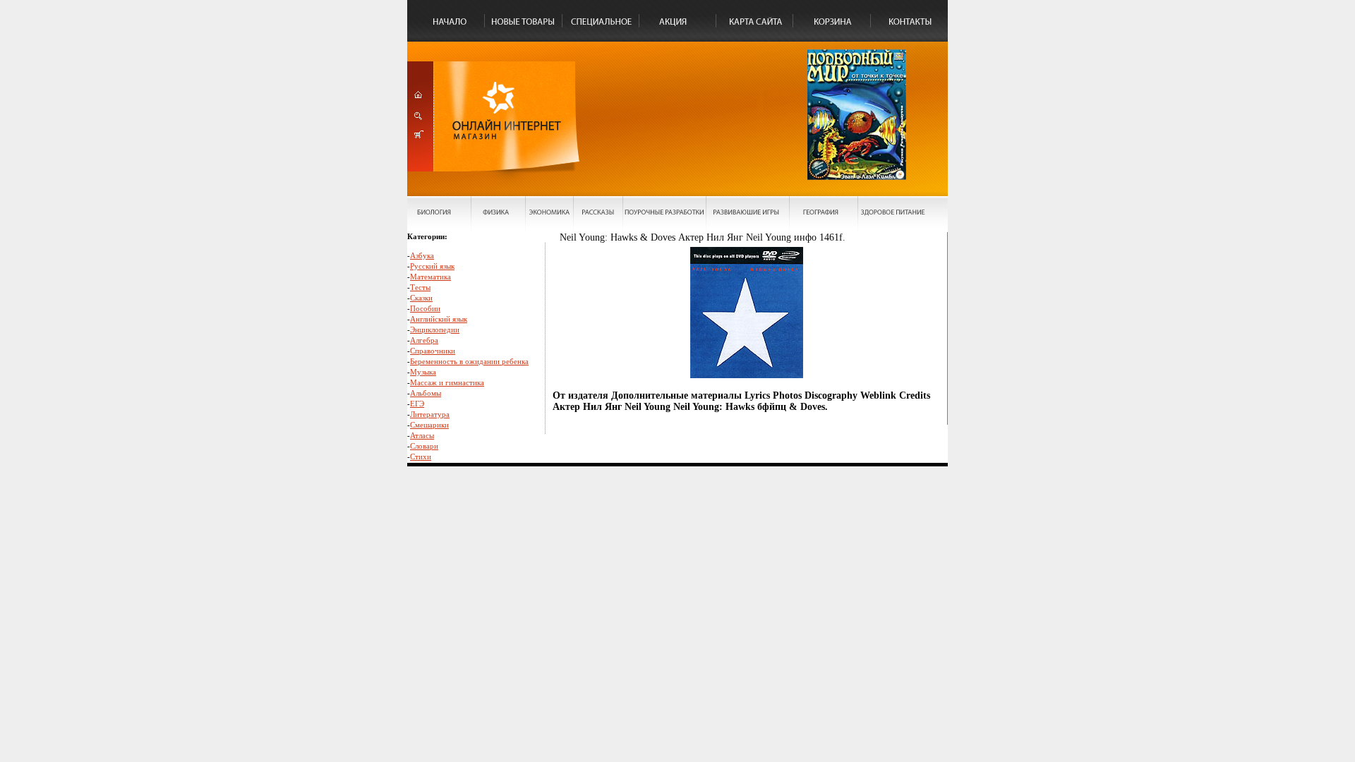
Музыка (423, 372)
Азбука (422, 255)
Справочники (432, 350)
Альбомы (425, 393)
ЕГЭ (417, 403)
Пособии (425, 308)
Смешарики (429, 425)
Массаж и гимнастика (447, 382)
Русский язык (432, 266)
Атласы (422, 435)
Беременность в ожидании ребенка (469, 361)
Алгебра (424, 340)
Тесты (420, 287)
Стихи (420, 456)
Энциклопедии (434, 329)
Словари (424, 446)
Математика (430, 276)
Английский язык (438, 319)
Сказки (421, 298)
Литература (430, 414)
